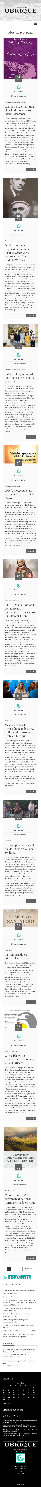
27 (23, 1397)
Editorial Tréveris (13, 1416)
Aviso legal (20, 1471)
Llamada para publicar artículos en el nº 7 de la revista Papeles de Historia (19, 1426)
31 (9, 1399)
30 (4, 1399)
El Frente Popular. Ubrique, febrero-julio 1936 (19, 1331)
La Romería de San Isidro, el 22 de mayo (18, 956)
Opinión (9, 241)
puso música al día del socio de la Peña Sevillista (19, 848)
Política (8, 720)
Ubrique (23, 102)
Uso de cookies (20, 1475)
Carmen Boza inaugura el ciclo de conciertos (20, 110)
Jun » (9, 1403)
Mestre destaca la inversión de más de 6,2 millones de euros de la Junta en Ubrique (19, 730)
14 (29, 1392)
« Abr (4, 1403)
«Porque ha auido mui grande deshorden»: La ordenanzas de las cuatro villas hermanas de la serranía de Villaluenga (19, 1302)
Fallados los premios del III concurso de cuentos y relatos (20, 377)
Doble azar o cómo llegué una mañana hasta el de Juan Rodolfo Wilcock (17, 252)
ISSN (16, 1466)
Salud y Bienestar (12, 1051)
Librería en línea (13, 1284)
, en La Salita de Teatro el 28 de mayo (19, 494)
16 (3, 1395)
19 (18, 1395)
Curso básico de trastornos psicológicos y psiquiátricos (19, 1059)
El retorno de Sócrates (11, 1297)
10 (9, 1392)
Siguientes (28, 1269)
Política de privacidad (21, 1473)
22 (34, 1395)
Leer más (31, 169)
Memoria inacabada (10, 1294)
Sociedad (9, 600)
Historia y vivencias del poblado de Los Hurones (20, 1290)
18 (14, 1395)
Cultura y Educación (13, 102)
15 (34, 1392)
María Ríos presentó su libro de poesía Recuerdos (20, 1429)
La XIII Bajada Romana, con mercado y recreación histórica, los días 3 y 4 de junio (20, 610)
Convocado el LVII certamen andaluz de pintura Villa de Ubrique (20, 1198)
